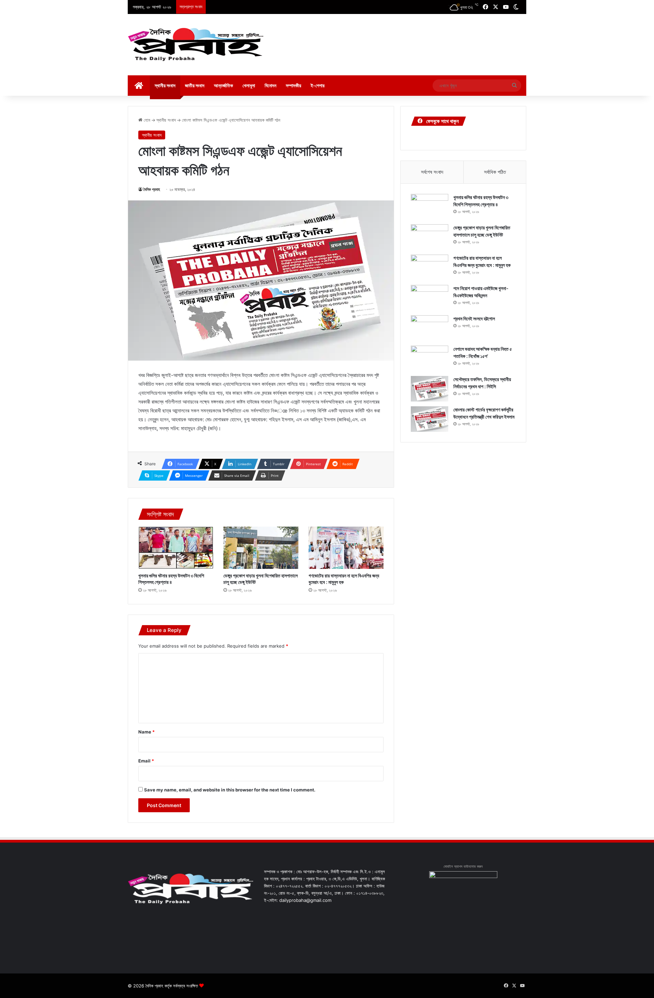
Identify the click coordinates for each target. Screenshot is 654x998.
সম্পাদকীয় (293, 85)
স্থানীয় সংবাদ (165, 85)
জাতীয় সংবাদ (194, 85)
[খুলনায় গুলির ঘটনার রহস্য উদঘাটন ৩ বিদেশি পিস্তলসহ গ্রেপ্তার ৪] (175, 548)
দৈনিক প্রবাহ (151, 189)
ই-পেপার (318, 85)
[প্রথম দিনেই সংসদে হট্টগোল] (429, 328)
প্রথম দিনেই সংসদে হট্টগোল (474, 318)
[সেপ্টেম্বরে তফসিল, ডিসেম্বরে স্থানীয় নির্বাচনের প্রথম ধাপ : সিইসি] (429, 389)
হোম (146, 120)
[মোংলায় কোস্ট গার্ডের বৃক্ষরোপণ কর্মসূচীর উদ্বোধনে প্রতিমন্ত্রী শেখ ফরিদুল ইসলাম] (429, 419)
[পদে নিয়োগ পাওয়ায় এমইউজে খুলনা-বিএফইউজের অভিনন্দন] (429, 298)
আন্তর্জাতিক (223, 85)
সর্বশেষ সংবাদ (432, 172)
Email (146, 760)
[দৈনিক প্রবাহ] (196, 45)
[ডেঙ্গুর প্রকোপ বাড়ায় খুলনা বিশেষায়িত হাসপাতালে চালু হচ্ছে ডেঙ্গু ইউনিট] (260, 548)
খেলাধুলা (249, 85)
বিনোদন (270, 85)
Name (146, 732)
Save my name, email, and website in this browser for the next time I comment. (229, 789)
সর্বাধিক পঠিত (495, 172)
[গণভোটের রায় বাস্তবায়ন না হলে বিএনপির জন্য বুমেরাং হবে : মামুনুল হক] (346, 548)
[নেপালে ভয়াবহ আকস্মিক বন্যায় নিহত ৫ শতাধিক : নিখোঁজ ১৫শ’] (429, 358)
